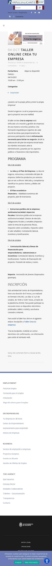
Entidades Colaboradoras (13, 489)
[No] (49, 558)
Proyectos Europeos (11, 454)
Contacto (19, 16)
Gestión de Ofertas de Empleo (15, 463)
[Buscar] (39, 8)
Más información (31, 562)
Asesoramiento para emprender (15, 428)
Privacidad (26, 546)
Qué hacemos (8, 479)
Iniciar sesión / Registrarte (17, 12)
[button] (47, 561)
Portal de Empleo (10, 388)
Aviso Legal (26, 542)
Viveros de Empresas (11, 433)
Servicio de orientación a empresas (16, 449)
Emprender (28, 62)
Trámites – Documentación (14, 493)
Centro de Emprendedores (13, 423)
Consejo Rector (9, 484)
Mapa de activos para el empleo (15, 402)
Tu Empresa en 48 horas (12, 419)
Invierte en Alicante (10, 458)
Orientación (7, 398)
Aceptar (18, 562)
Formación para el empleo (13, 393)
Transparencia (8, 498)
